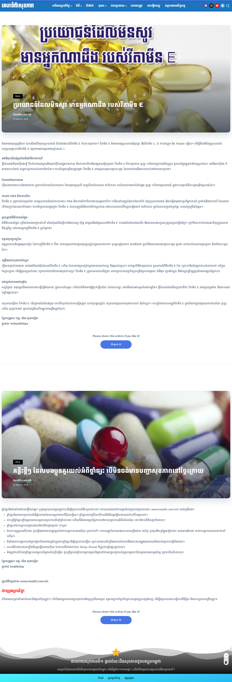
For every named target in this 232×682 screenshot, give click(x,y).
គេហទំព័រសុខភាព (18, 5)
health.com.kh (22, 114)
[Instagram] (211, 5)
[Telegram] (222, 5)
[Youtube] (217, 5)
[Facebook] (205, 5)
